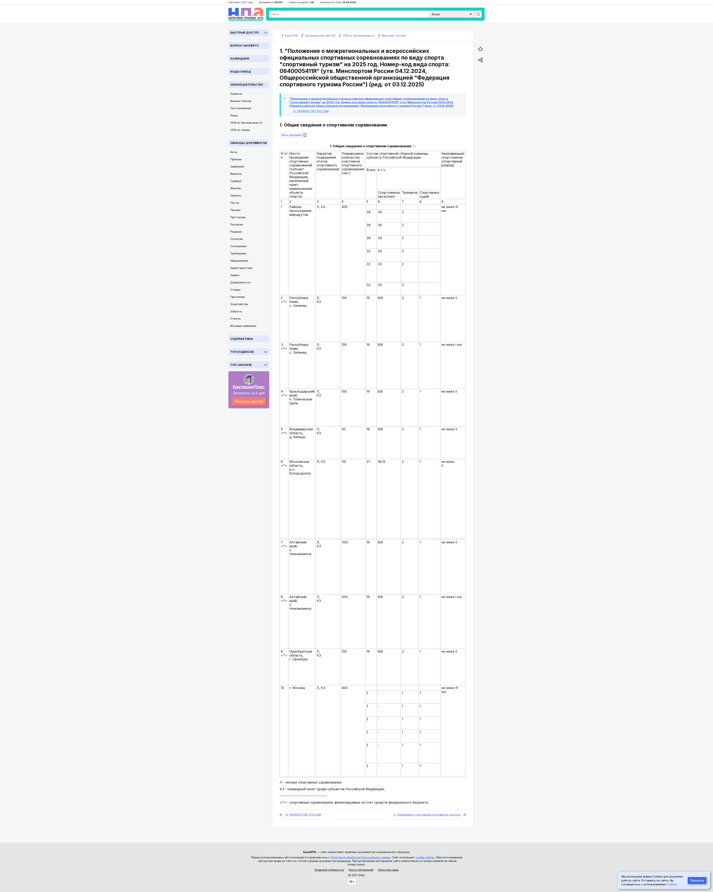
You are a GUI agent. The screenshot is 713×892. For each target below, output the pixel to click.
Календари (239, 58)
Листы (234, 202)
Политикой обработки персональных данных (361, 857)
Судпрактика (241, 339)
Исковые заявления (243, 326)
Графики (235, 181)
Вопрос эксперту (244, 45)
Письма (235, 210)
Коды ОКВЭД (240, 71)
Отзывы (235, 289)
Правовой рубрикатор (329, 870)
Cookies (671, 884)
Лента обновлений (361, 870)
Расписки (236, 224)
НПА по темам (240, 130)
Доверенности (240, 282)
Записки (235, 195)
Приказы (236, 159)
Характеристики (241, 268)
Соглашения (238, 246)
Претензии (237, 297)
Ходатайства (239, 304)
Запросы (236, 311)
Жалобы (235, 188)
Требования (238, 253)
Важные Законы (240, 101)
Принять (697, 880)
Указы (234, 115)
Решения (236, 231)
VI (311, 111)
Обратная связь (388, 870)
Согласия (236, 239)
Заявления (237, 166)
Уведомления (239, 260)
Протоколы (237, 217)
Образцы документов (248, 143)
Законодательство (246, 84)
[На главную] (245, 14)
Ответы (235, 318)
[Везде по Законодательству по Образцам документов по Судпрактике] (452, 14)
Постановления (240, 108)
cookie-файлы (425, 857)
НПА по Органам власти (246, 122)
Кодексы (236, 93)
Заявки (234, 275)
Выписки (236, 174)
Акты (233, 152)
